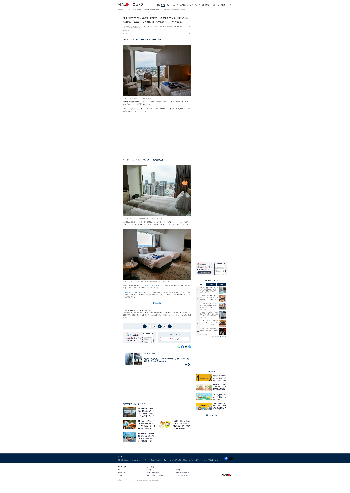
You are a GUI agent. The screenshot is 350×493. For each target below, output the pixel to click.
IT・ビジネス (181, 5)
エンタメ (190, 5)
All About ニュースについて (183, 475)
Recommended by (215, 336)
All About (120, 470)
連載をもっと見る (211, 415)
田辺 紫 (125, 33)
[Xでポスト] (186, 346)
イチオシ (120, 475)
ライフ (163, 5)
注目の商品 (205, 5)
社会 (174, 5)
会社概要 (149, 470)
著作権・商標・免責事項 (182, 472)
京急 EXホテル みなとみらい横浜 (135, 292)
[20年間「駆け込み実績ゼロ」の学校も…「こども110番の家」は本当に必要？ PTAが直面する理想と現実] (219, 387)
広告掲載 (178, 470)
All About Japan (122, 472)
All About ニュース (122, 9)
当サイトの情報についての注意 (155, 475)
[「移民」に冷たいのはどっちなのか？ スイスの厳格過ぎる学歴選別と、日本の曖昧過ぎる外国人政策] (219, 406)
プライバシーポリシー (153, 472)
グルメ (169, 5)
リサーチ (197, 5)
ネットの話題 (220, 5)
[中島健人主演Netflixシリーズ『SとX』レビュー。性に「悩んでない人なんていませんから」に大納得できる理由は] (219, 377)
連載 (158, 5)
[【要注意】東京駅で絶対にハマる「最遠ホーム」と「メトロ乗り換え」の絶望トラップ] (219, 396)
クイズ (212, 5)
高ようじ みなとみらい (152, 285)
